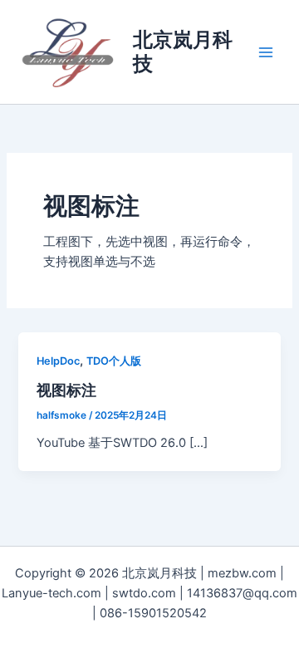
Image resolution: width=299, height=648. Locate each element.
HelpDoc (58, 361)
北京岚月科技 (183, 51)
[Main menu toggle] (265, 51)
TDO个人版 (113, 361)
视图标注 (66, 389)
